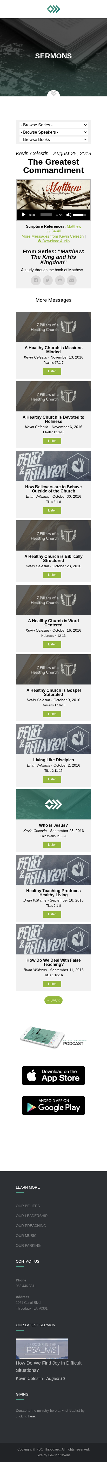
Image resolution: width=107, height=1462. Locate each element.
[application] (53, 214)
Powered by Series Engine (53, 1014)
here (31, 1416)
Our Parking (28, 1245)
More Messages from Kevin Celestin (53, 236)
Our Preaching (31, 1226)
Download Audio (56, 241)
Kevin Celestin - (40, 1378)
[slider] (46, 214)
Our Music (26, 1235)
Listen (52, 371)
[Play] (23, 214)
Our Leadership (32, 1216)
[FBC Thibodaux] (53, 9)
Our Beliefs (28, 1206)
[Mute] (68, 214)
